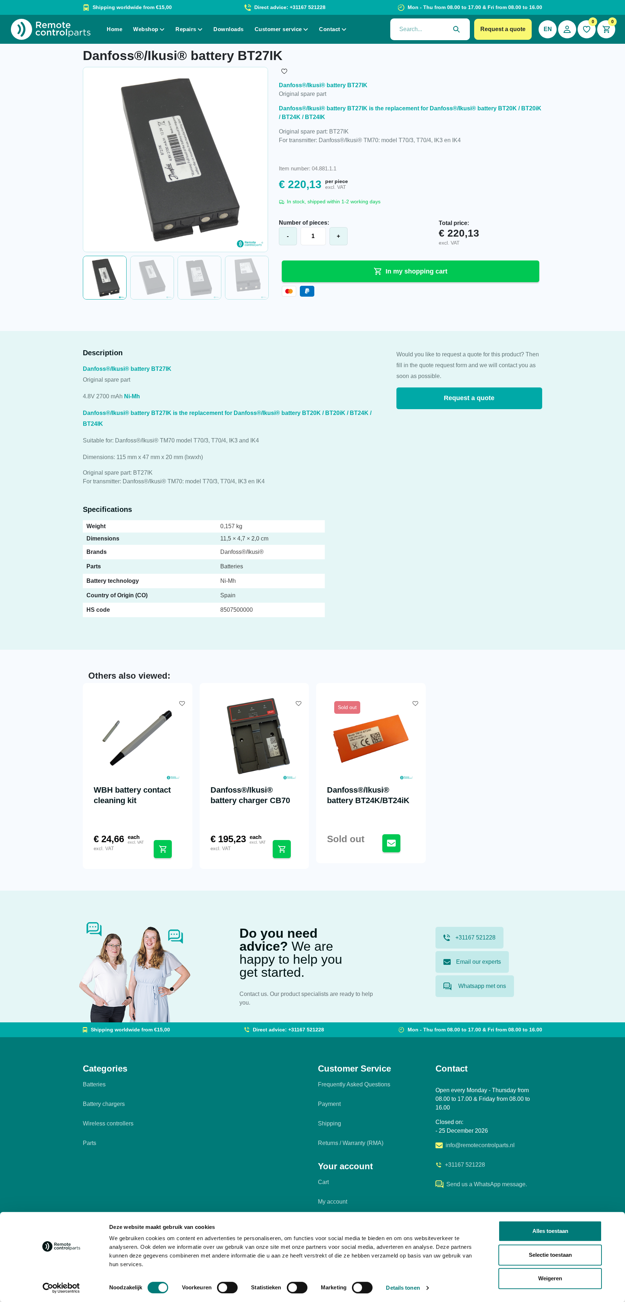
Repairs (185, 29)
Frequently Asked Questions (354, 1084)
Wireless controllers (108, 1123)
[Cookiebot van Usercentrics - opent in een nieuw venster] (61, 1287)
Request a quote (503, 29)
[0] (586, 29)
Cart (323, 1182)
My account (332, 1202)
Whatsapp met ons (481, 986)
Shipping (329, 1123)
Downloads (228, 29)
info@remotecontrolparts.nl (480, 1145)
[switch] (227, 1287)
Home (114, 29)
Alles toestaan (550, 1231)
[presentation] (430, 29)
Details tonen (403, 1288)
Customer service (278, 29)
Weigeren (550, 1278)
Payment (329, 1104)
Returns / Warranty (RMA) (350, 1143)
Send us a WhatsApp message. (486, 1184)
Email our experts (478, 962)
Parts (89, 1143)
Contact (329, 29)
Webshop (145, 29)
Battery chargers (104, 1104)
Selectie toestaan (550, 1255)
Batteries (94, 1084)
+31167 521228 (475, 937)
